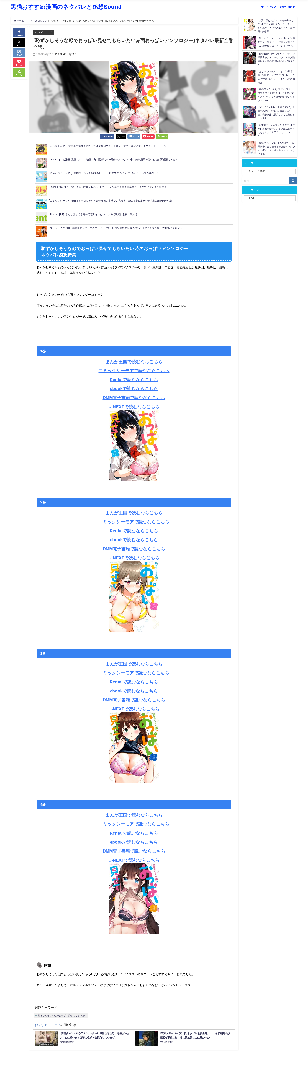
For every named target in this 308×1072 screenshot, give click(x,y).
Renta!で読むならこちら (134, 379)
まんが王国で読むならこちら (134, 361)
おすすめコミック (43, 32)
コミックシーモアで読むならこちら (134, 370)
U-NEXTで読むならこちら (134, 406)
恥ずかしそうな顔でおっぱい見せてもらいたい (62, 1015)
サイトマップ (268, 7)
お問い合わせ (287, 7)
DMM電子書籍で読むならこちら (134, 397)
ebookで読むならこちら (134, 388)
